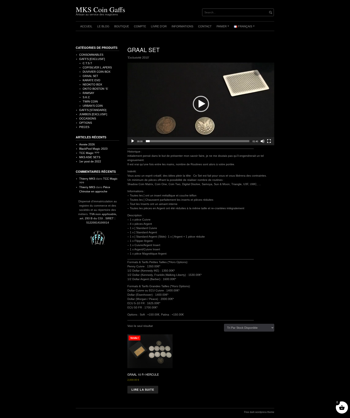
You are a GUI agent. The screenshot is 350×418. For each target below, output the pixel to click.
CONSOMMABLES (91, 54)
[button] (201, 104)
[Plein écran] (269, 141)
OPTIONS (85, 122)
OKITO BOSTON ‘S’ (95, 88)
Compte (140, 26)
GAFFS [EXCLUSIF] (92, 59)
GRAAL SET (90, 76)
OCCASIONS (87, 118)
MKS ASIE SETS (89, 157)
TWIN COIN (90, 101)
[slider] (197, 141)
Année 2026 (87, 144)
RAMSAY (88, 93)
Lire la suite (142, 389)
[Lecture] (133, 141)
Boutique (121, 26)
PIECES (84, 127)
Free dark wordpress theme (259, 412)
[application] (200, 104)
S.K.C (86, 97)
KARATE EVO (91, 80)
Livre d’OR (159, 26)
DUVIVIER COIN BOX (96, 71)
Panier (223, 28)
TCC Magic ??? (89, 153)
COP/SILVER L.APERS (97, 67)
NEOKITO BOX (92, 84)
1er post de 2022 (90, 161)
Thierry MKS (87, 178)
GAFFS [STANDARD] (92, 110)
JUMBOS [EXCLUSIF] (93, 114)
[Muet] (262, 141)
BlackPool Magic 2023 (93, 148)
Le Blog (103, 26)
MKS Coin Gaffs (100, 9)
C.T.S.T (87, 63)
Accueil (86, 26)
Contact (205, 26)
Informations (182, 26)
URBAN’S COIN (93, 105)
